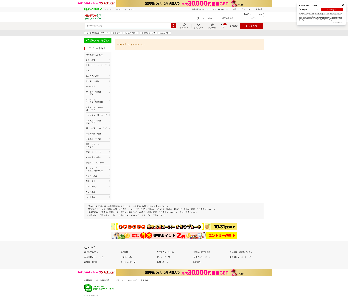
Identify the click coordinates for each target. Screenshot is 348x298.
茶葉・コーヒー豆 (93, 152)
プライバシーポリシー (202, 257)
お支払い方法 (126, 257)
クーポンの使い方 (128, 262)
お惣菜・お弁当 (92, 81)
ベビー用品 (90, 192)
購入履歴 (212, 28)
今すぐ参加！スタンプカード (97, 33)
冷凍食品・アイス (93, 139)
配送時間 (124, 252)
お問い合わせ (162, 262)
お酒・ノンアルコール (95, 163)
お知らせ (247, 14)
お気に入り (198, 28)
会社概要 (88, 280)
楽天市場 (259, 9)
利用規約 (197, 262)
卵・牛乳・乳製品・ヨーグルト (94, 93)
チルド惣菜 (90, 86)
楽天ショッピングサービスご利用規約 (132, 280)
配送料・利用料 (91, 262)
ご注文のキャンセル (165, 252)
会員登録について (148, 33)
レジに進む (251, 26)
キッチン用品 (91, 176)
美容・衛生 (90, 181)
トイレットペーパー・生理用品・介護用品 (95, 169)
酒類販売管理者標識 (201, 252)
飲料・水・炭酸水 (93, 157)
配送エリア (164, 33)
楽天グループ (238, 9)
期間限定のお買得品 (94, 54)
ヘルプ (261, 14)
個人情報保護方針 (103, 280)
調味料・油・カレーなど (96, 128)
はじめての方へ (206, 18)
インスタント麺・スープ (96, 115)
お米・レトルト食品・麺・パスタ (95, 108)
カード (250, 9)
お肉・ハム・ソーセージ (96, 65)
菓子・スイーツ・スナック (93, 145)
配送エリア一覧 (163, 257)
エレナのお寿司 (92, 76)
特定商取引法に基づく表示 (241, 252)
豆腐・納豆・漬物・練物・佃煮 (94, 121)
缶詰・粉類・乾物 (93, 134)
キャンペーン (185, 28)
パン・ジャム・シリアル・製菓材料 (94, 101)
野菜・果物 (90, 60)
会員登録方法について (93, 257)
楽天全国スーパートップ (240, 257)
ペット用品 (90, 197)
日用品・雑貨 (91, 186)
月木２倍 (116, 33)
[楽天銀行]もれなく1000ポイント (204, 9)
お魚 (88, 70)
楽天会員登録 (227, 18)
